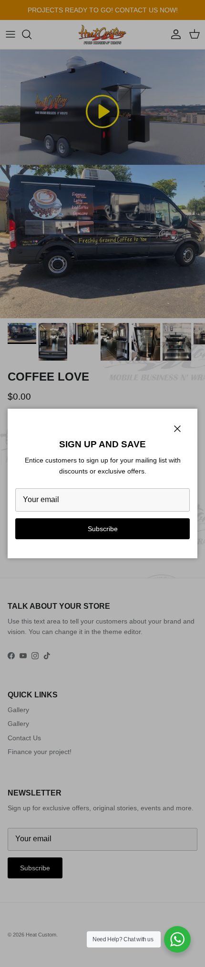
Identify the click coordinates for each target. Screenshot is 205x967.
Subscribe (103, 529)
